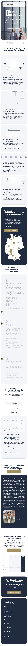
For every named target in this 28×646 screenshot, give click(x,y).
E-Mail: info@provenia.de (8, 626)
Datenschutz (7, 636)
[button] (19, 4)
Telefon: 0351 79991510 (7, 622)
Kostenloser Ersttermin (14, 27)
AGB (5, 639)
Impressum (6, 634)
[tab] (14, 403)
